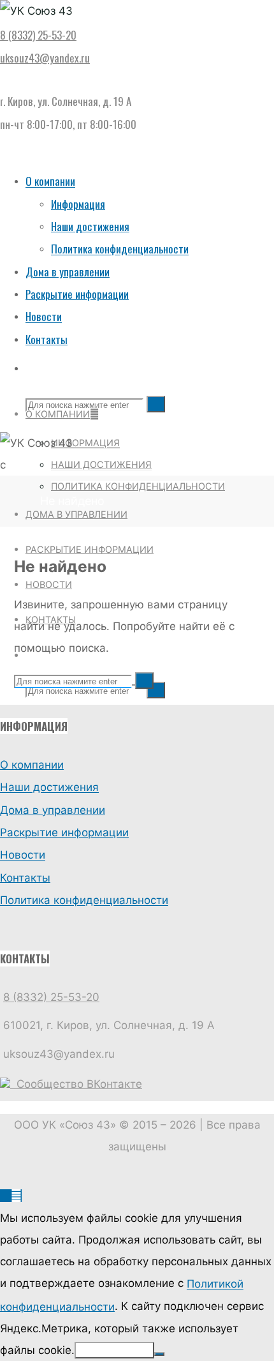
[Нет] (159, 1354)
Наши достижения (49, 787)
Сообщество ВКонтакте (76, 1084)
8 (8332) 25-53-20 (38, 35)
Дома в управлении (52, 810)
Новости (22, 855)
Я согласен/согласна (114, 1350)
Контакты (25, 877)
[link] (30, 368)
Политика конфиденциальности (84, 900)
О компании (32, 764)
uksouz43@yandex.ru (45, 58)
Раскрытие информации (64, 832)
